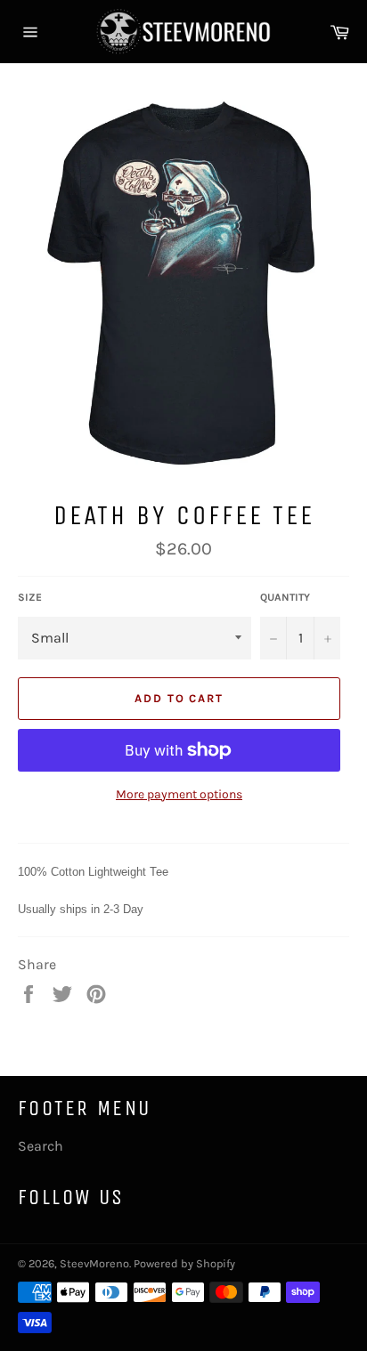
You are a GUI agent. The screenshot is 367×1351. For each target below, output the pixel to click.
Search (40, 1145)
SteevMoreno (94, 1263)
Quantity (285, 597)
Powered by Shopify (184, 1263)
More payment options (179, 794)
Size (30, 597)
